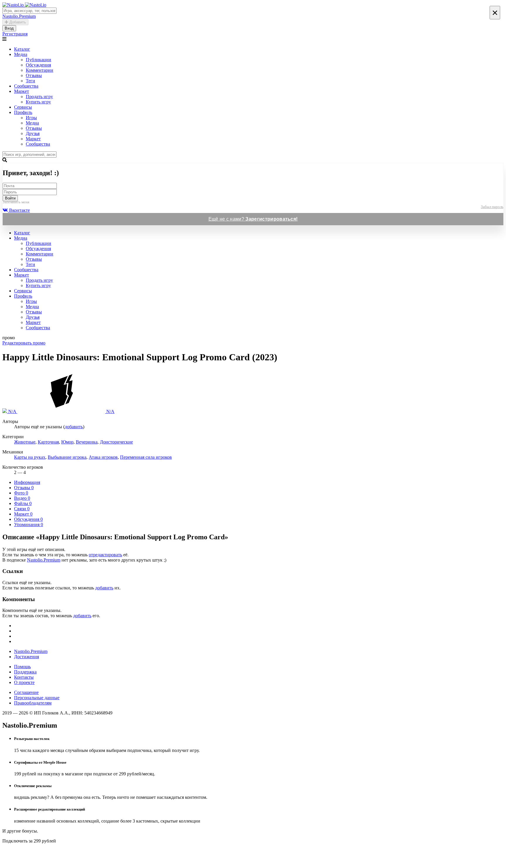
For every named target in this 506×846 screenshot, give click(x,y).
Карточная (48, 441)
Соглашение (26, 692)
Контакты (24, 677)
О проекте (24, 682)
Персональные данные (36, 697)
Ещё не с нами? (253, 218)
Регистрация (15, 33)
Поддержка (25, 671)
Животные (24, 441)
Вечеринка (87, 441)
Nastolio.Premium (43, 559)
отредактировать (105, 554)
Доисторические (116, 441)
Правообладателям (33, 702)
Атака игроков (103, 457)
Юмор (67, 441)
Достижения (26, 656)
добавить (74, 426)
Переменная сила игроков (146, 457)
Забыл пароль (492, 206)
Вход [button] (9, 28)
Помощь (22, 666)
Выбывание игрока (67, 457)
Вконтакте (19, 210)
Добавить (17, 22)
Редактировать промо (23, 342)
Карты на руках (29, 457)
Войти (10, 198)
